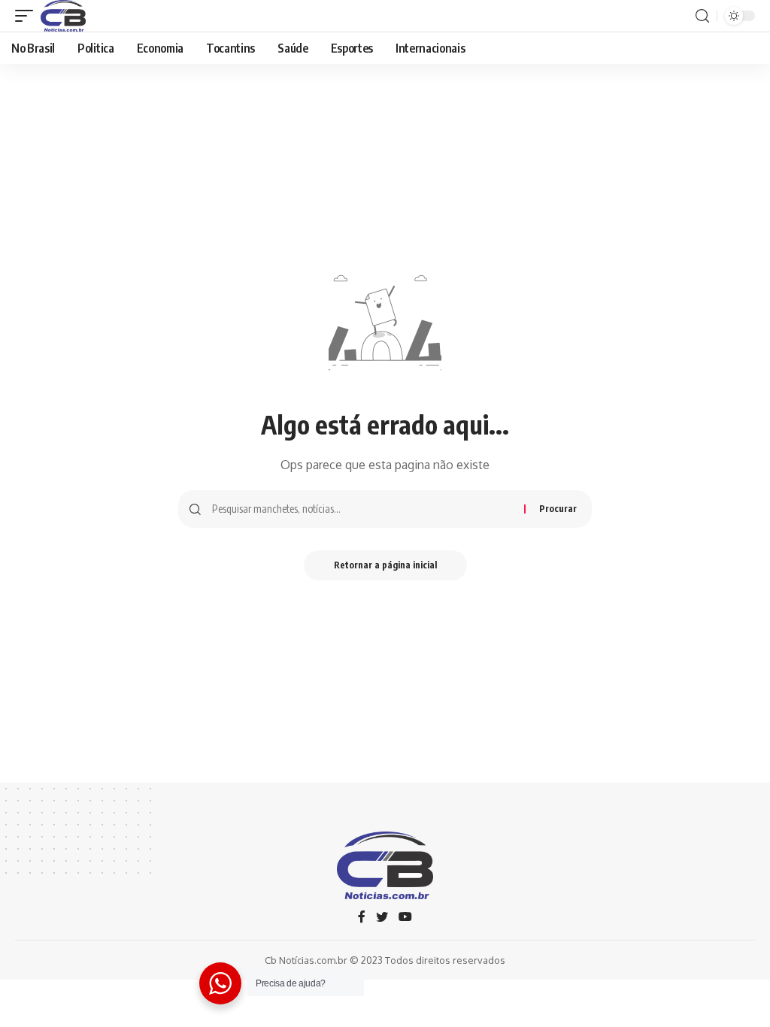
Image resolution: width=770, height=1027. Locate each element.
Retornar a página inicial (385, 565)
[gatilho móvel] (28, 16)
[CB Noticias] (63, 16)
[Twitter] (382, 918)
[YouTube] (405, 918)
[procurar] (702, 16)
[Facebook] (362, 918)
